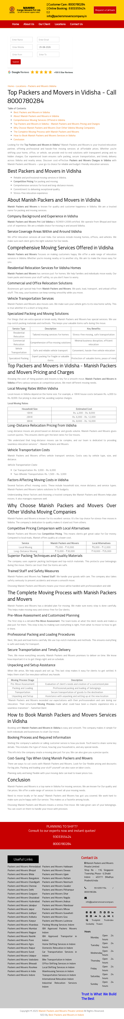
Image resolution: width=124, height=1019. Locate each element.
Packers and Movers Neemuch (57, 882)
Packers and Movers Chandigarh (24, 882)
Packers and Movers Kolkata (22, 917)
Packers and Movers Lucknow (57, 921)
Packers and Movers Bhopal (22, 870)
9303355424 (62, 836)
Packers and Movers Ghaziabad (23, 897)
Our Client (44, 24)
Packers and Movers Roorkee (22, 967)
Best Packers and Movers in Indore (66, 1015)
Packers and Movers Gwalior (56, 886)
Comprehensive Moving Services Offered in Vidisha (39, 120)
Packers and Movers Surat (21, 952)
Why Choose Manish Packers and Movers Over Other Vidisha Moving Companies (54, 128)
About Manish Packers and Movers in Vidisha (36, 116)
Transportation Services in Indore (59, 975)
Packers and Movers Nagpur (22, 932)
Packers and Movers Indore (21, 975)
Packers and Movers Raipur (21, 948)
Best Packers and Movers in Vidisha (32, 112)
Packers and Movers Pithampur (58, 889)
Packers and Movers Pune (21, 940)
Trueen (99, 923)
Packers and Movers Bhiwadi (22, 963)
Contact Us (76, 24)
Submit (16, 61)
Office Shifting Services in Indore (59, 963)
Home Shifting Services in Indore (58, 944)
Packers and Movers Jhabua (56, 901)
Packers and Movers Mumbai (22, 928)
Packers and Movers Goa (54, 917)
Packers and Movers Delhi (21, 889)
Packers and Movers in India (22, 971)
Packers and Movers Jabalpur (22, 905)
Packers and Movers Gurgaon (22, 893)
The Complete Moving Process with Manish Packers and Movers (46, 131)
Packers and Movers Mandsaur (57, 905)
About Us (29, 24)
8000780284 (62, 843)
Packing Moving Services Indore (58, 924)
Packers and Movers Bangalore (23, 878)
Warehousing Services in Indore (58, 971)
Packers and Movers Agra (21, 944)
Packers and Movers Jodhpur (22, 913)
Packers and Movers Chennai (22, 886)
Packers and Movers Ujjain (55, 874)
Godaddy (90, 923)
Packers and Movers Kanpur (22, 921)
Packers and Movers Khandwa (23, 924)
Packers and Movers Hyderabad (24, 901)
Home (15, 24)
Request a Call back (105, 10)
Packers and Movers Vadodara (23, 959)
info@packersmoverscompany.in (101, 901)
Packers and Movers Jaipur (21, 909)
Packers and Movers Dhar (55, 893)
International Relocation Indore (58, 979)
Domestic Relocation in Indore (57, 948)
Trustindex (108, 920)
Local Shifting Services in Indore (58, 967)
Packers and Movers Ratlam (56, 878)
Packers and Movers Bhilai (21, 874)
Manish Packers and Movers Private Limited (61, 1011)
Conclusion (19, 139)
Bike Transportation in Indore (57, 959)
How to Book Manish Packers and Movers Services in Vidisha (44, 135)
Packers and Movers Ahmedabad (24, 866)
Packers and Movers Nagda (56, 897)
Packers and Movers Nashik (22, 936)
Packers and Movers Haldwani (57, 866)
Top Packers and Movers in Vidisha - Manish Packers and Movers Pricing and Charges (57, 124)
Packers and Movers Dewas (56, 870)
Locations (60, 24)
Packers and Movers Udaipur (22, 955)
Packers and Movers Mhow (56, 909)
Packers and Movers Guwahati (57, 913)
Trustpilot (96, 920)
